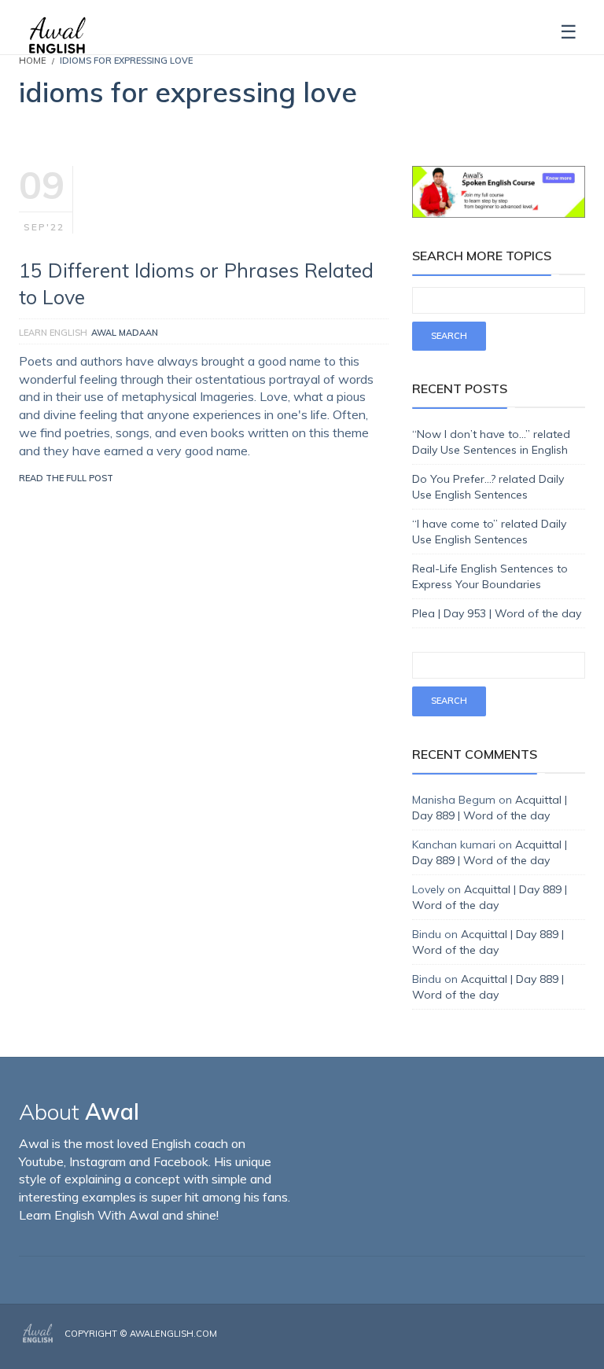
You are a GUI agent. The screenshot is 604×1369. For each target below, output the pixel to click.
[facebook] (535, 1347)
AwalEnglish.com (173, 1333)
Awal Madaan (124, 332)
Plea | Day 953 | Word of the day (496, 613)
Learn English (53, 332)
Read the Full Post (66, 478)
